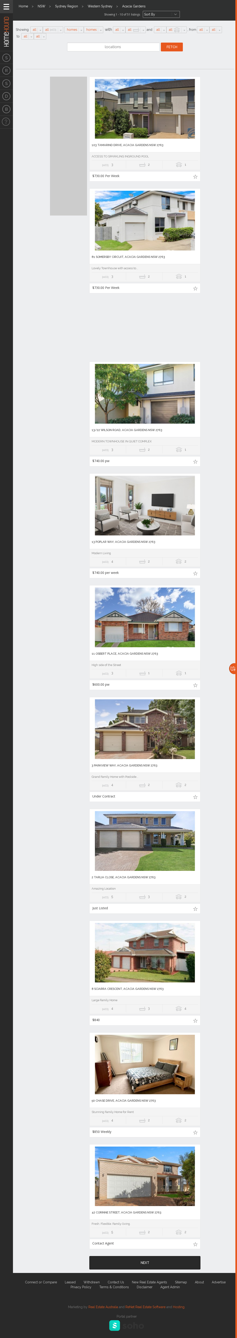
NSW (41, 6)
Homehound (6, 25)
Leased (70, 1282)
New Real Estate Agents (149, 1282)
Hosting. (179, 1307)
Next (145, 1263)
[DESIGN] (6, 96)
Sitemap (181, 1282)
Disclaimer (145, 1287)
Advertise (219, 1282)
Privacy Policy (81, 1287)
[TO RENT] (6, 70)
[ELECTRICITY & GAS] (6, 122)
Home (23, 6)
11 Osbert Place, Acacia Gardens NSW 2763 (125, 653)
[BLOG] (6, 109)
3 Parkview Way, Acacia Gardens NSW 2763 (124, 765)
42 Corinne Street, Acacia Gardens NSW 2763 (126, 1212)
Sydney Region (66, 6)
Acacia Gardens (134, 6)
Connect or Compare (41, 1282)
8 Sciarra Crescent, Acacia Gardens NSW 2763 (128, 989)
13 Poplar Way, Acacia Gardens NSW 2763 (123, 542)
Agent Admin (170, 1287)
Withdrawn (92, 1282)
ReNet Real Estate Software (145, 1307)
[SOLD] (6, 83)
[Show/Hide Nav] (6, 6)
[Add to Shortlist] (195, 176)
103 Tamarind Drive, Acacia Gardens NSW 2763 (127, 145)
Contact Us (116, 1282)
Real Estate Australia (103, 1307)
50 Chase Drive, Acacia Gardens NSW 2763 (124, 1100)
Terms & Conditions (114, 1287)
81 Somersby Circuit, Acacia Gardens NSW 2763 (128, 257)
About (199, 1282)
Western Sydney (100, 6)
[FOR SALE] (6, 57)
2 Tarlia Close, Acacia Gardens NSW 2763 (124, 877)
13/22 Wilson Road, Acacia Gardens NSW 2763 (127, 430)
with (108, 29)
